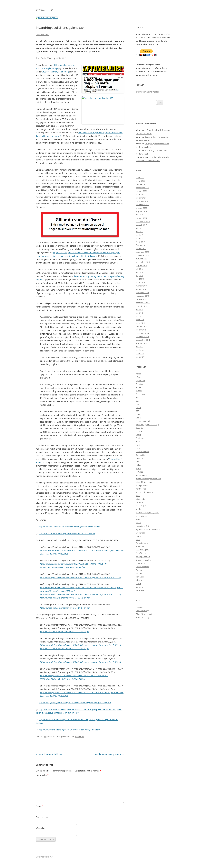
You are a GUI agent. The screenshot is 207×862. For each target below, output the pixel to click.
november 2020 (142, 204)
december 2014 (142, 333)
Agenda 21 (140, 380)
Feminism (140, 438)
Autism (139, 390)
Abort (138, 373)
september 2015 (143, 302)
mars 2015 (140, 323)
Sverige (139, 570)
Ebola (138, 417)
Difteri (138, 414)
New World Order (143, 526)
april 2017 (140, 238)
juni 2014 (139, 346)
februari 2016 (141, 286)
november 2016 (142, 255)
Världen (139, 587)
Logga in (139, 607)
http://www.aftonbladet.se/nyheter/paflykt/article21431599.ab (67, 533)
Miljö (138, 519)
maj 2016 (139, 275)
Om (52, 10)
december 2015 (142, 292)
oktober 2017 (141, 218)
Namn (39, 806)
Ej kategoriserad (143, 421)
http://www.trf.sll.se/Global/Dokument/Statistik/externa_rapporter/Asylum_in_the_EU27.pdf (80, 577)
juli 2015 (139, 309)
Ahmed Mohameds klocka (49, 754)
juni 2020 (139, 214)
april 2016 (140, 279)
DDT (137, 411)
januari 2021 (141, 198)
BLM (137, 401)
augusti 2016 (141, 265)
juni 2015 (139, 313)
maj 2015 (139, 316)
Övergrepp (140, 533)
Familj (138, 434)
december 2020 (142, 201)
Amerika (139, 384)
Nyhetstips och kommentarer (148, 529)
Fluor (138, 445)
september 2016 (143, 262)
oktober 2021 (141, 191)
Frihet (138, 448)
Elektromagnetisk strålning (147, 424)
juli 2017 (139, 228)
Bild (137, 397)
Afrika (138, 377)
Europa (139, 431)
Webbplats (40, 828)
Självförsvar (141, 553)
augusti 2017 (141, 225)
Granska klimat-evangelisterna (109, 754)
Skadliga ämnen (143, 556)
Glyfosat (139, 458)
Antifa (138, 387)
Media (138, 509)
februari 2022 (141, 184)
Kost (138, 495)
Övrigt (138, 536)
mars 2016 (140, 282)
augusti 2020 (141, 211)
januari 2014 (141, 357)
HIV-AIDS (139, 472)
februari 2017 (141, 245)
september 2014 (143, 340)
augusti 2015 (141, 306)
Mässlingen (141, 505)
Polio (138, 539)
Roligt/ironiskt (142, 543)
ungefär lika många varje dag (55, 71)
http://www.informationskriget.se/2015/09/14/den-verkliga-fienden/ (69, 729)
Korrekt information (144, 492)
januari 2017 (141, 248)
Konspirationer (142, 485)
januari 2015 (141, 330)
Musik (138, 522)
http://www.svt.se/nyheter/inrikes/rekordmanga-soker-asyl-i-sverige (69, 526)
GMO (138, 461)
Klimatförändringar (144, 482)
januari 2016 (141, 289)
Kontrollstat (141, 489)
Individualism (141, 475)
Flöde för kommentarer (146, 614)
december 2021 (142, 187)
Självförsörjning (142, 549)
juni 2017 (139, 231)
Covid (138, 407)
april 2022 (140, 177)
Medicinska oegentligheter (147, 512)
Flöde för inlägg (142, 610)
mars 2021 (140, 194)
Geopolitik (140, 455)
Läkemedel (140, 499)
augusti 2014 (141, 343)
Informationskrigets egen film (148, 478)
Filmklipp (139, 441)
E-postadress (43, 817)
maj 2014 (139, 350)
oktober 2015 (141, 299)
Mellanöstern (141, 516)
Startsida (40, 10)
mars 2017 (140, 242)
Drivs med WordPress (44, 857)
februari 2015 (141, 326)
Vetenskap (140, 590)
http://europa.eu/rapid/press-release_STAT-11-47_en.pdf (64, 608)
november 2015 (142, 296)
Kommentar (42, 775)
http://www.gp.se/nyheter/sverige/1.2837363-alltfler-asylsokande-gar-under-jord (75, 702)
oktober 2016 (141, 258)
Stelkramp (140, 563)
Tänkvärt (139, 577)
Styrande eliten (142, 566)
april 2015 (140, 319)
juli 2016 (139, 269)
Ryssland (140, 546)
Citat (138, 404)
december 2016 (142, 252)
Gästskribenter (142, 451)
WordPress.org (142, 617)
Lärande (139, 502)
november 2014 (142, 336)
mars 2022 (140, 181)
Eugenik (139, 428)
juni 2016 (139, 272)
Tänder (139, 573)
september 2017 (143, 221)
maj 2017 (139, 235)
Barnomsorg (141, 394)
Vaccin (138, 583)
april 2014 (140, 353)
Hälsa (138, 465)
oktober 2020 (141, 208)
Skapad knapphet (143, 560)
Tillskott (139, 580)
